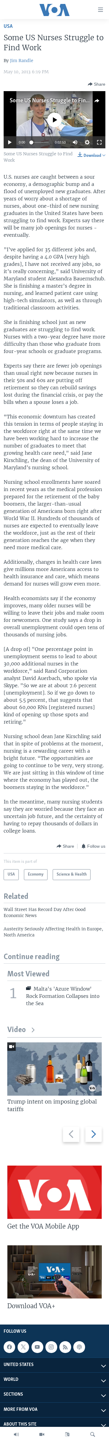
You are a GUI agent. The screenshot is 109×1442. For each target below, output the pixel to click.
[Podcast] (79, 1347)
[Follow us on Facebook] (9, 1347)
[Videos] (42, 1434)
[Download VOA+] (54, 1271)
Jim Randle (21, 60)
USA (8, 26)
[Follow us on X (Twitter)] (23, 1347)
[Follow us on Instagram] (51, 1347)
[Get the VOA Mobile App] (54, 1192)
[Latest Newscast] (16, 1434)
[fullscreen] (99, 142)
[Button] (96, 84)
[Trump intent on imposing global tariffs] (54, 1069)
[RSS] (65, 1347)
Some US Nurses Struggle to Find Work (56, 101)
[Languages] (67, 1434)
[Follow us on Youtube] (37, 1347)
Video (16, 1030)
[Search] (93, 1434)
